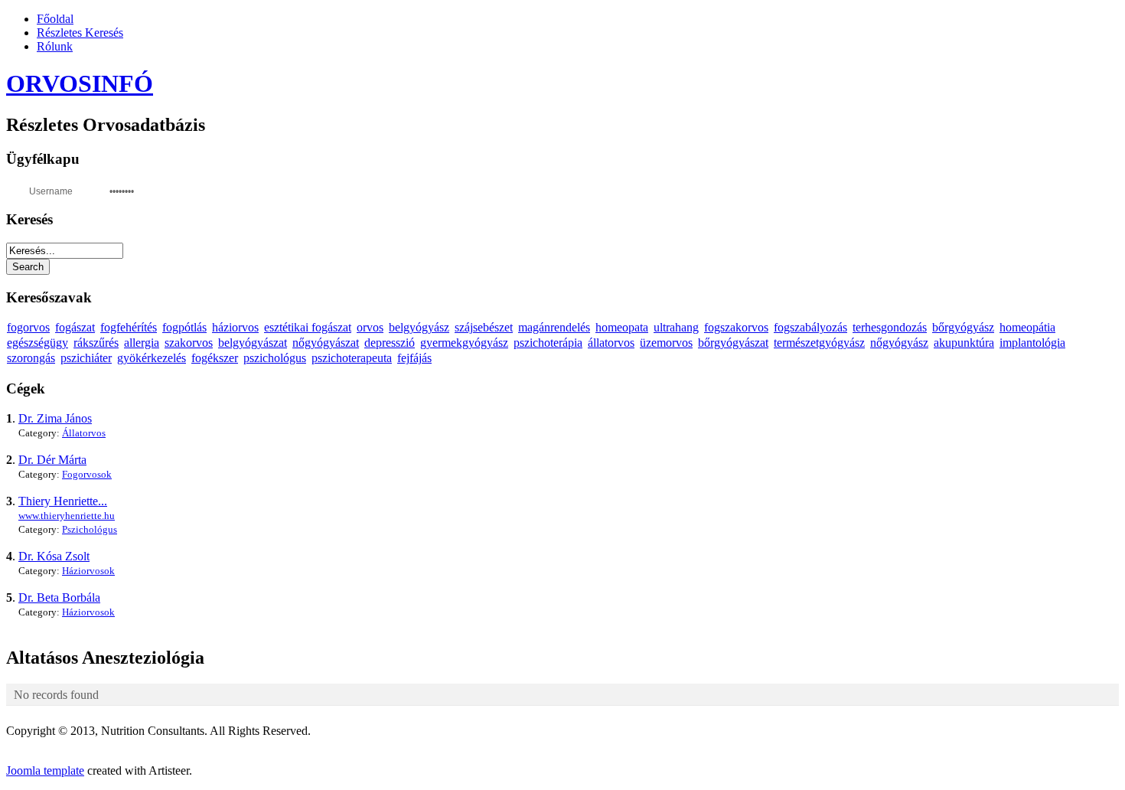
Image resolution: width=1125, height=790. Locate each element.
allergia (141, 342)
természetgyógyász (819, 342)
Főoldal (55, 18)
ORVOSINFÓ (79, 83)
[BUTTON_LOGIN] (175, 190)
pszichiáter (86, 357)
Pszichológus (89, 529)
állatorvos (611, 342)
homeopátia (1027, 327)
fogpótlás (184, 327)
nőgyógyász (899, 342)
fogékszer (214, 357)
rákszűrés (96, 342)
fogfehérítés (128, 327)
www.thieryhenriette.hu (66, 515)
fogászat (75, 327)
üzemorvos (666, 342)
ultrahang (676, 327)
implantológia (1032, 342)
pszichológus (274, 357)
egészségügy (37, 342)
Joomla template (45, 770)
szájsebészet (484, 327)
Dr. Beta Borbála (59, 597)
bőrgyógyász (963, 327)
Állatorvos (84, 433)
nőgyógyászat (325, 342)
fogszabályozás (810, 327)
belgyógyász (419, 327)
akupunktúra (964, 342)
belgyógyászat (252, 342)
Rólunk (55, 46)
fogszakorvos (736, 327)
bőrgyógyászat (733, 342)
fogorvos (28, 327)
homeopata (621, 327)
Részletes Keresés (80, 32)
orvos (370, 327)
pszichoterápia (548, 342)
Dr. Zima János (55, 418)
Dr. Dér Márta (52, 459)
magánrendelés (554, 327)
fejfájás (414, 357)
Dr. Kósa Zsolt (54, 556)
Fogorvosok (87, 474)
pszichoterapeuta (351, 357)
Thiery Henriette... (62, 501)
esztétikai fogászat (307, 327)
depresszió (389, 342)
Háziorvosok (88, 570)
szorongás (31, 357)
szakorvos (189, 342)
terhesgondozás (890, 327)
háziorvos (235, 327)
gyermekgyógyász (464, 342)
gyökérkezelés (151, 357)
